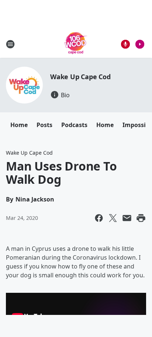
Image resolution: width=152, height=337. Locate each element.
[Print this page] (141, 218)
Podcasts (74, 125)
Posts (44, 125)
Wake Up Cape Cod (80, 76)
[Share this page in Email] (127, 218)
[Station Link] (76, 44)
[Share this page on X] (113, 218)
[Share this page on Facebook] (99, 218)
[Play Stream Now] (139, 44)
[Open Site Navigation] (10, 44)
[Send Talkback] (125, 44)
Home (19, 125)
